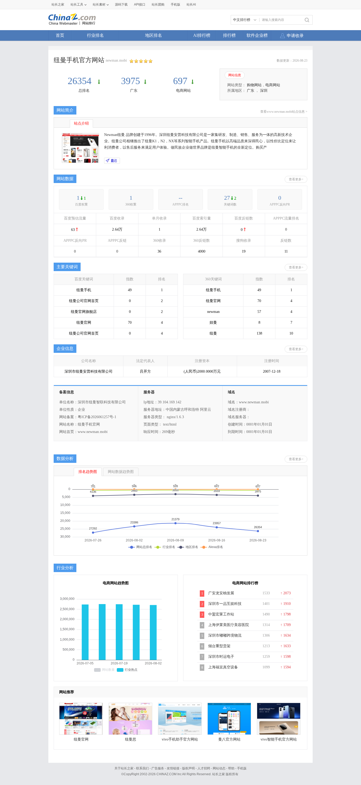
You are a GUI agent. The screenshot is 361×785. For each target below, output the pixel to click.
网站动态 (219, 768)
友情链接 (173, 768)
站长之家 (58, 4)
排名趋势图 (87, 472)
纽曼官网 (81, 739)
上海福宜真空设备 (223, 667)
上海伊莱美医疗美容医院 (228, 625)
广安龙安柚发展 (221, 593)
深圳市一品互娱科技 (225, 604)
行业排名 (95, 35)
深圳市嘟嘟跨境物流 (225, 635)
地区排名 (153, 35)
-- (180, 197)
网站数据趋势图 (121, 472)
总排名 (84, 91)
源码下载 (121, 4)
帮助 (231, 768)
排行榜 (229, 35)
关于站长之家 (123, 768)
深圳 (263, 91)
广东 (133, 91)
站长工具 (77, 4)
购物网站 (254, 85)
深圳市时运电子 (221, 657)
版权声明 (188, 768)
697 (180, 81)
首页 (60, 35)
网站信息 (234, 75)
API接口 (139, 4)
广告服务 (157, 768)
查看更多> (296, 179)
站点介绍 (81, 123)
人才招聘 (203, 768)
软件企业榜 (257, 35)
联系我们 (142, 768)
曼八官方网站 (229, 739)
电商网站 (183, 91)
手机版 (242, 768)
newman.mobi (116, 60)
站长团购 (158, 4)
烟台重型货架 (219, 646)
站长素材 (99, 4)
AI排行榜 (201, 35)
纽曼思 (130, 739)
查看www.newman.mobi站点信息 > (283, 111)
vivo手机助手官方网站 (180, 739)
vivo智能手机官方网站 (279, 739)
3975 (130, 81)
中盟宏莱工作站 (221, 614)
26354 (81, 81)
